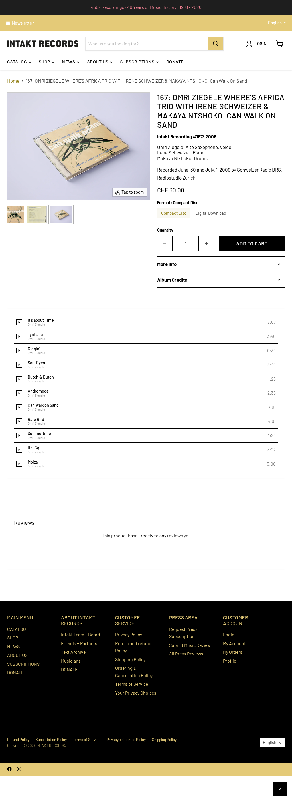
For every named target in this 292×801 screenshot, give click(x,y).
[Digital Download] (212, 219)
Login (228, 634)
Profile (229, 660)
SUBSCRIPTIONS (137, 61)
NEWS (69, 61)
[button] (146, 322)
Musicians (71, 660)
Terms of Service (131, 684)
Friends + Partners (79, 643)
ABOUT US (98, 61)
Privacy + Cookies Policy (126, 739)
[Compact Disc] (174, 219)
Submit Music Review (189, 645)
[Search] (215, 43)
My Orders (232, 652)
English (275, 22)
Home (13, 81)
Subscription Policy (51, 739)
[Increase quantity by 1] (206, 244)
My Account (234, 643)
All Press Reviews (186, 653)
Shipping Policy (130, 659)
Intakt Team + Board (80, 634)
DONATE (175, 61)
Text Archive (73, 652)
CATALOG (17, 61)
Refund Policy (18, 739)
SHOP (45, 61)
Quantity (165, 230)
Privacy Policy (128, 634)
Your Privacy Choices (135, 692)
